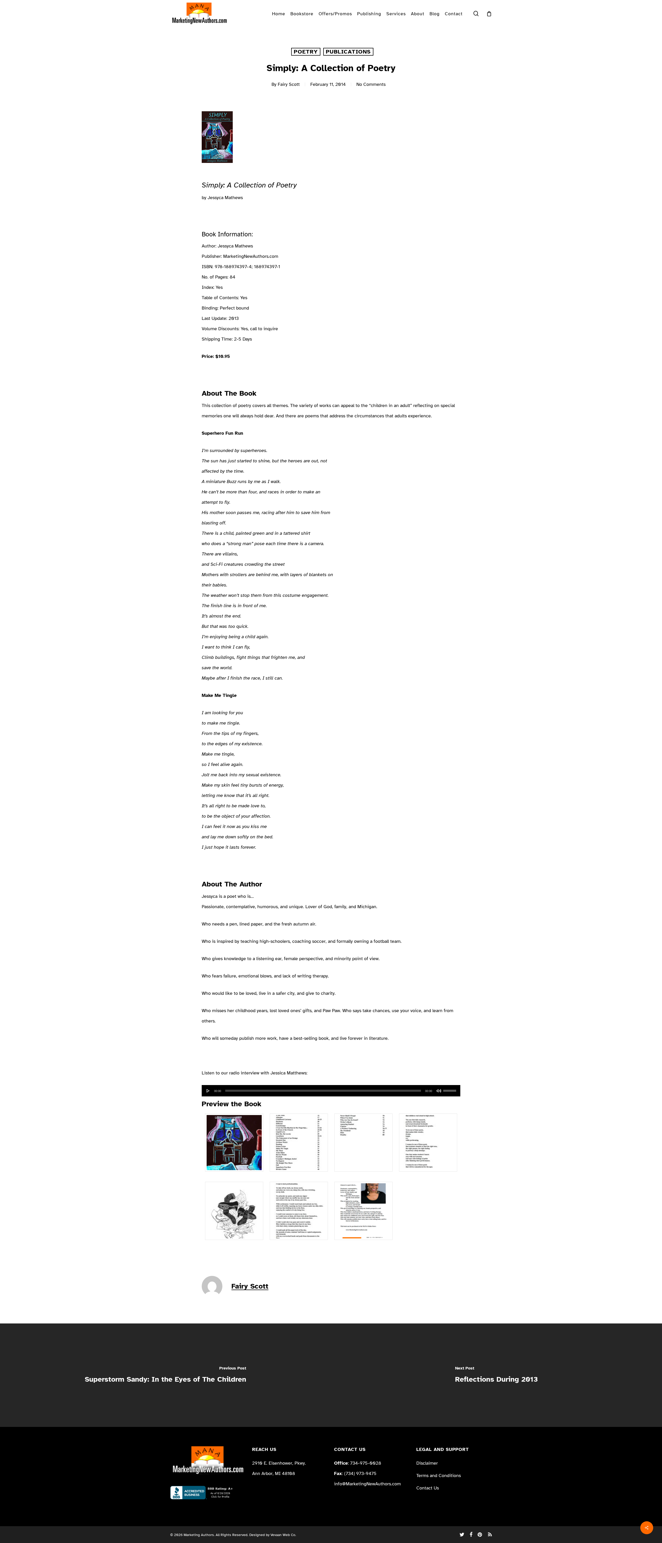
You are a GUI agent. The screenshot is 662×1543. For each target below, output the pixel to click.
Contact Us (427, 1488)
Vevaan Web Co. (283, 1535)
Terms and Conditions (438, 1475)
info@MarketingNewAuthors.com (367, 1484)
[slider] (450, 1089)
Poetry (306, 51)
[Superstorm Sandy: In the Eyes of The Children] (165, 1375)
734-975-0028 (365, 1463)
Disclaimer (427, 1463)
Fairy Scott (289, 84)
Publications (348, 51)
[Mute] (439, 1090)
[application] (331, 1090)
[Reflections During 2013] (496, 1375)
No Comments (371, 84)
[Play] (208, 1090)
